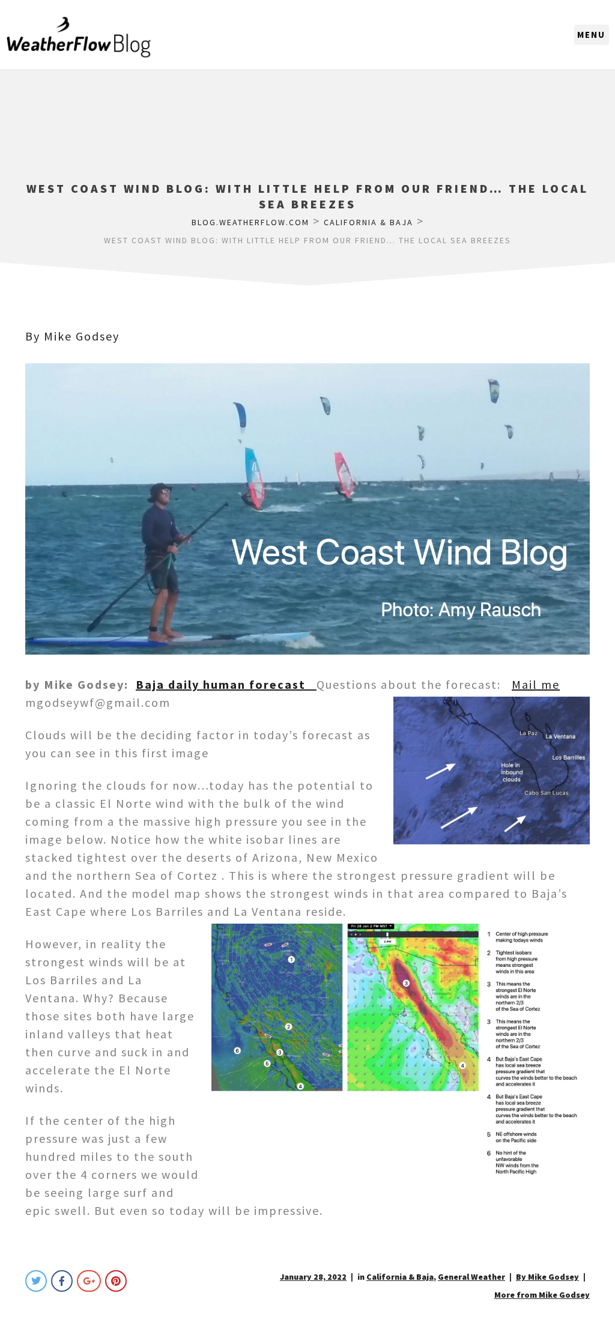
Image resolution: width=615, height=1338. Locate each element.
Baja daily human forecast (226, 684)
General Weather (471, 1276)
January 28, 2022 (313, 1276)
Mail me (536, 684)
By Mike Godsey (72, 336)
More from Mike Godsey (542, 1294)
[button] (591, 35)
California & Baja (400, 1276)
